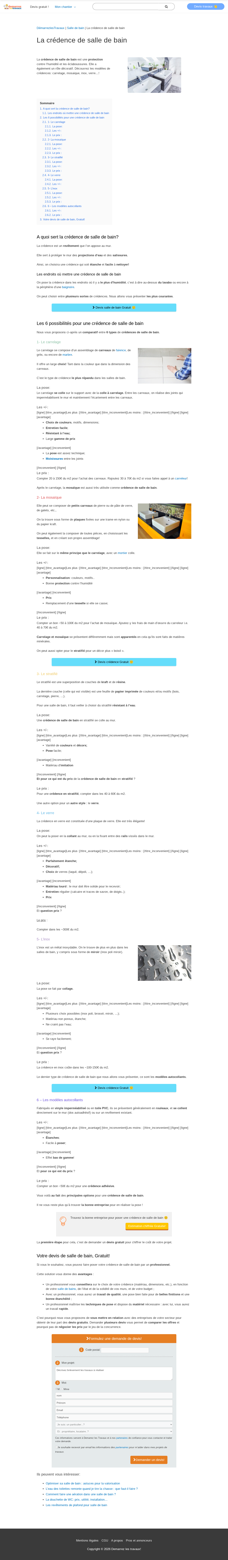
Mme (66, 1389)
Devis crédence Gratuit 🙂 (115, 662)
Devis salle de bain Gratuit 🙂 (115, 307)
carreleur (181, 478)
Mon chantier (63, 7)
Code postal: (93, 1349)
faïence (121, 350)
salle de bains (67, 1289)
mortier (122, 553)
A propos (117, 1540)
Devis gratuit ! (39, 7)
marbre (67, 354)
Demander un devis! (150, 1460)
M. (59, 1389)
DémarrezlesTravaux (50, 28)
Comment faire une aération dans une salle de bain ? (81, 1494)
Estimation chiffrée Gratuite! (147, 1226)
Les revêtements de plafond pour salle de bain (76, 1505)
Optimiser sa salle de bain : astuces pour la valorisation (83, 1483)
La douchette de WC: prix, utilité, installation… (77, 1499)
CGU (105, 1540)
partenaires (122, 1438)
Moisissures (54, 458)
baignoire (68, 287)
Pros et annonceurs (139, 1540)
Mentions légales (87, 1540)
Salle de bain (75, 28)
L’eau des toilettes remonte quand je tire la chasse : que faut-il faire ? (92, 1488)
